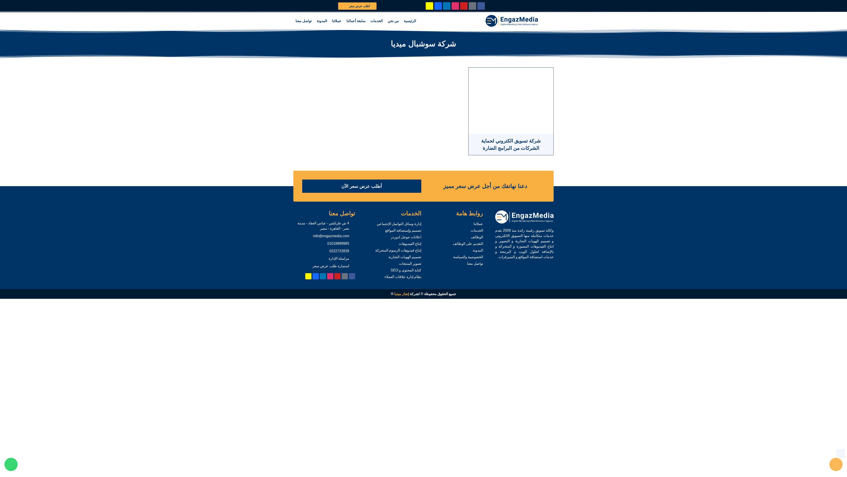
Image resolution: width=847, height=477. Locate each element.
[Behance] (438, 6)
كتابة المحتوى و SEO (406, 270)
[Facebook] (481, 6)
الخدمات (376, 21)
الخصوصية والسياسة (468, 257)
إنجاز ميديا (401, 294)
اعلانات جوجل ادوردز (406, 237)
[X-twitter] (472, 6)
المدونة (322, 21)
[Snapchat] (429, 6)
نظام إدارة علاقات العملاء (402, 277)
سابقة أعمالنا (356, 21)
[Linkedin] (446, 6)
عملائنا (336, 21)
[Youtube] (464, 6)
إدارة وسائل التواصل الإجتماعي (399, 224)
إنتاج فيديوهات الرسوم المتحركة (398, 250)
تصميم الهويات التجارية (404, 257)
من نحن (393, 21)
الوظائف (477, 237)
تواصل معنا (304, 21)
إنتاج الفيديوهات (410, 244)
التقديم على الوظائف (468, 244)
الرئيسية (410, 21)
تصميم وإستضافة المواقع (403, 230)
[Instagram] (455, 6)
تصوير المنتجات (410, 263)
